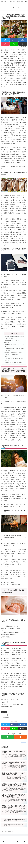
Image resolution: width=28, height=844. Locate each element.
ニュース (4, 712)
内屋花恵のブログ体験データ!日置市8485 (14, 362)
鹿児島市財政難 (5, 717)
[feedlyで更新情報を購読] (7, 737)
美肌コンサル (22, 715)
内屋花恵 (11, 715)
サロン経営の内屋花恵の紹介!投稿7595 (13, 352)
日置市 (16, 715)
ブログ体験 (4, 715)
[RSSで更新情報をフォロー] (20, 737)
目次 (12, 334)
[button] (25, 408)
